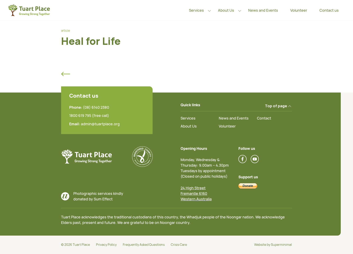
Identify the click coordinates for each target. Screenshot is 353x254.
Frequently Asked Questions (144, 244)
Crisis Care (179, 244)
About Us (226, 10)
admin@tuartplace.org (100, 123)
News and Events (263, 10)
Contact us (329, 10)
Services (196, 10)
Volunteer (298, 10)
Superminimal (281, 244)
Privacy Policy (106, 244)
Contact (264, 118)
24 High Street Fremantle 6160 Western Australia (196, 193)
